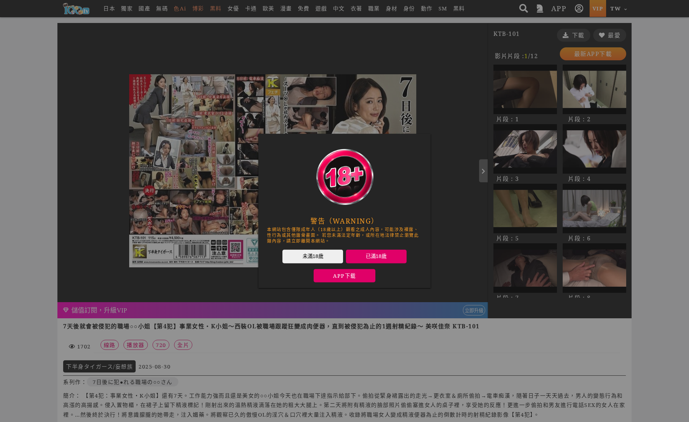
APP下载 (344, 275)
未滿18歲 (313, 256)
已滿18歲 (376, 256)
